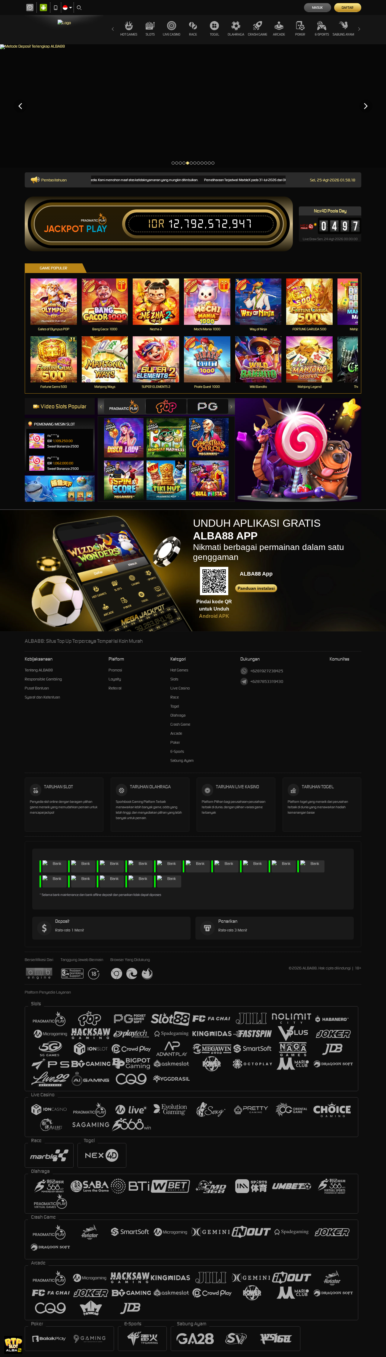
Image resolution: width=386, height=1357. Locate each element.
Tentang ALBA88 (39, 670)
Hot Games (128, 34)
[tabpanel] (193, 106)
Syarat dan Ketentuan (42, 697)
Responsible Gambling (43, 679)
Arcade (279, 34)
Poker (300, 34)
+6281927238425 (266, 671)
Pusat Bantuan (37, 688)
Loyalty (115, 679)
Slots (150, 34)
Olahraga (236, 34)
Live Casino (171, 34)
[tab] (124, 406)
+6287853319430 (266, 681)
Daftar (347, 7)
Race (193, 34)
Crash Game (257, 34)
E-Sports (322, 34)
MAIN (57, 301)
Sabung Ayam (343, 34)
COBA (127, 431)
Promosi (115, 670)
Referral (115, 688)
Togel (214, 34)
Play (96, 229)
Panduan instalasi (256, 588)
